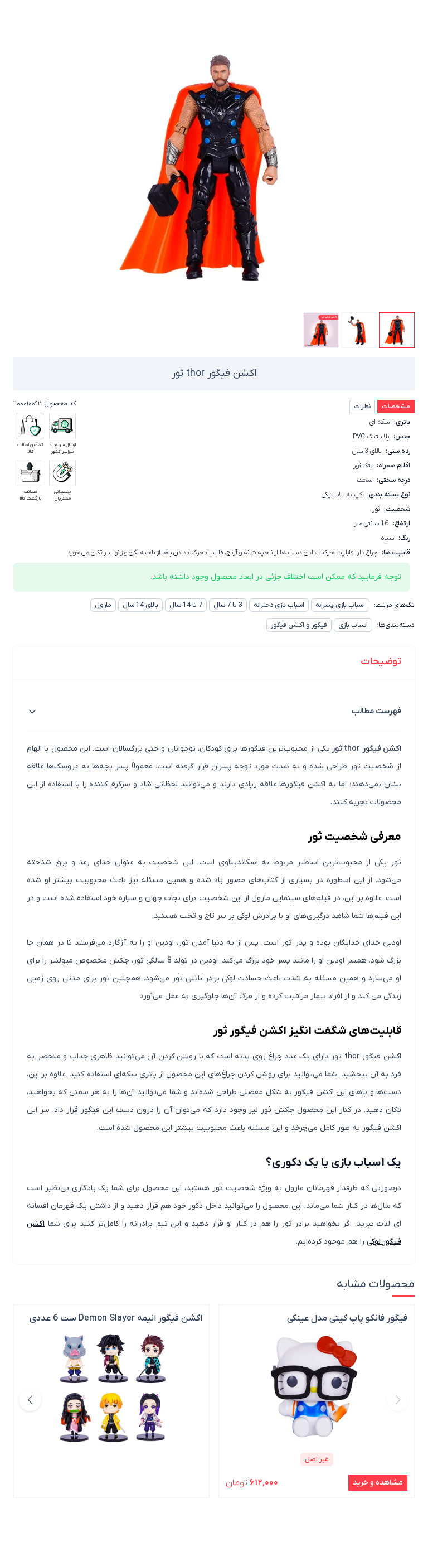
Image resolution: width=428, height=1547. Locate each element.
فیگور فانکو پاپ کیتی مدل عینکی (347, 1318)
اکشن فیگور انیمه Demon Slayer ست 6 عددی (116, 1318)
